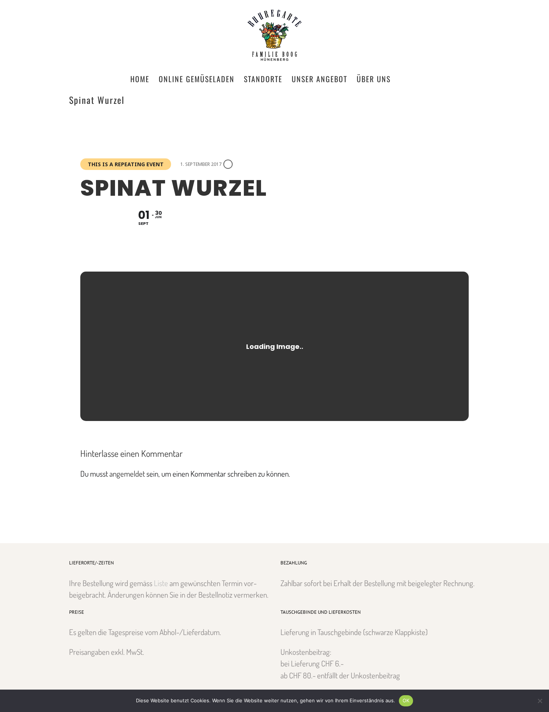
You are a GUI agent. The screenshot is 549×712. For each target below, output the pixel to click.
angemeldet (127, 473)
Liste (161, 583)
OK (406, 700)
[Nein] (539, 701)
